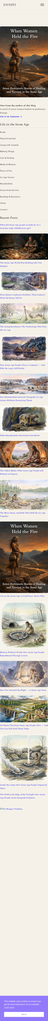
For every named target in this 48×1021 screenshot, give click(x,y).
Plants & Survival (8, 138)
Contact (3, 209)
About (3, 203)
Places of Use (6, 170)
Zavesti (9, 4)
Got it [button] (24, 1014)
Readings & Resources (10, 196)
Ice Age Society (7, 177)
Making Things (7, 151)
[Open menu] (42, 4)
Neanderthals (6, 183)
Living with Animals (9, 145)
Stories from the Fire (9, 190)
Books (3, 132)
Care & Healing (7, 157)
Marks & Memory (8, 164)
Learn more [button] (9, 1007)
